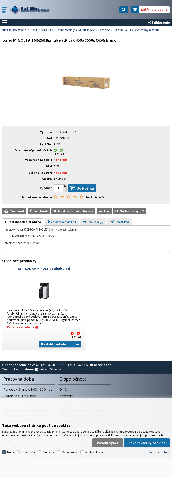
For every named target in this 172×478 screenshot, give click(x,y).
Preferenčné (29, 452)
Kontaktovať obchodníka (60, 344)
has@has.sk (102, 365)
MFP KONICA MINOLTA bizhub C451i (44, 269)
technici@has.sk (50, 369)
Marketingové (70, 452)
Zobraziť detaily (159, 452)
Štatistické (49, 452)
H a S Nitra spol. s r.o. (30, 10)
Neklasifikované (95, 452)
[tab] (23, 222)
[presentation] (23, 222)
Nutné (11, 452)
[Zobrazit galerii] (86, 88)
